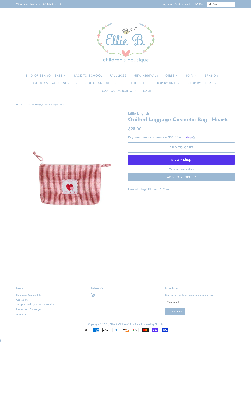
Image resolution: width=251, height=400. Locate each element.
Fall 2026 (118, 75)
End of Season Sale (45, 75)
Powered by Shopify (152, 324)
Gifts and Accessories (54, 83)
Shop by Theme (200, 83)
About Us (21, 314)
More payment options (181, 169)
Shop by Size (165, 83)
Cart (201, 4)
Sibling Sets (136, 83)
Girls (170, 75)
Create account (182, 4)
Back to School (87, 75)
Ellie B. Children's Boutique (125, 324)
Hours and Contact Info (28, 295)
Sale (147, 91)
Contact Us (22, 299)
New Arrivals (146, 75)
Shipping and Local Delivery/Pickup (35, 304)
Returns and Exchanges (28, 309)
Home (19, 104)
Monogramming (118, 91)
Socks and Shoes (101, 83)
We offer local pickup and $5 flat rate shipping (40, 4)
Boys (190, 75)
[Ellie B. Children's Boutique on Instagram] (93, 295)
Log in (165, 4)
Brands (212, 75)
